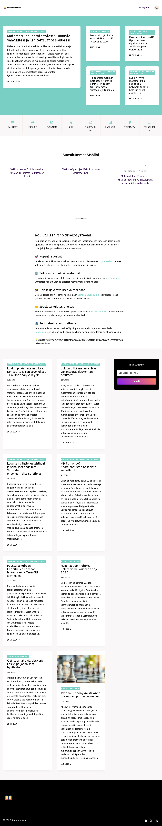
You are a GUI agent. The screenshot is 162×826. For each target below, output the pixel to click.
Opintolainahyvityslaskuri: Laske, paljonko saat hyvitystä (25, 664)
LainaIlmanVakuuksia (88, 295)
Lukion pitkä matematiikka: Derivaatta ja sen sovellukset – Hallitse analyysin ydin (26, 372)
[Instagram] (156, 820)
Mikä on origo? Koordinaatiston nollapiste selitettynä (78, 467)
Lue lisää (13, 82)
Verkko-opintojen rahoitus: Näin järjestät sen (81, 171)
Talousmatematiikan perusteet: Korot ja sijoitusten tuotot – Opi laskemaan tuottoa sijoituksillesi (102, 84)
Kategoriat (144, 7)
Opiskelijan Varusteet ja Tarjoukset (141, 32)
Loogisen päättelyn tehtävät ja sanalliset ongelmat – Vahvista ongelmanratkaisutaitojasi (26, 469)
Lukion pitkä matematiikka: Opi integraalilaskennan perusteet (79, 372)
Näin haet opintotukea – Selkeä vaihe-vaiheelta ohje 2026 (79, 569)
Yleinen (142, 171)
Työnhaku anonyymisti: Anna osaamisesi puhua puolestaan (80, 695)
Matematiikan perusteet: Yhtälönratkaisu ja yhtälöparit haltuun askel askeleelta (135, 180)
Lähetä (136, 381)
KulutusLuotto (99, 311)
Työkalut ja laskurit (18, 656)
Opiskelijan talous (70, 562)
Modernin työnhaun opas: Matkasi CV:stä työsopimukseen (101, 38)
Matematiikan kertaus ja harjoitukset (27, 31)
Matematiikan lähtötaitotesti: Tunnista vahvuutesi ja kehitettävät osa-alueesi (38, 38)
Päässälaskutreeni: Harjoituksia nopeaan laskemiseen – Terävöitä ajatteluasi (23, 571)
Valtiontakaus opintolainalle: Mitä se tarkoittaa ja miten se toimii (27, 173)
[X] (151, 820)
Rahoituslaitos (42, 332)
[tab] (76, 218)
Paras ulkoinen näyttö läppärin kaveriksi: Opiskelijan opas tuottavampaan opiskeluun (141, 43)
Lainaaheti (107, 261)
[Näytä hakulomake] (156, 7)
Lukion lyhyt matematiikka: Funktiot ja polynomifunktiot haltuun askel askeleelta (139, 85)
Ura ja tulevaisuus (100, 31)
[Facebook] (146, 820)
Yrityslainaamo (113, 278)
